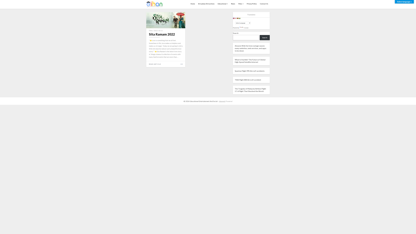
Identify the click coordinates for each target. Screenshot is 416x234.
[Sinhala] (238, 18)
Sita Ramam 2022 (162, 34)
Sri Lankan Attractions (206, 4)
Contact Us (264, 4)
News (233, 4)
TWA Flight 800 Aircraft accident (248, 80)
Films (240, 4)
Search (235, 33)
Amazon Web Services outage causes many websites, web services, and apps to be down (250, 48)
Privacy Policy (252, 4)
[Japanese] (236, 18)
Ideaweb (222, 101)
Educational (222, 4)
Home (193, 4)
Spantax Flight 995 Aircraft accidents (250, 71)
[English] (234, 18)
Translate (246, 27)
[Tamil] (239, 18)
